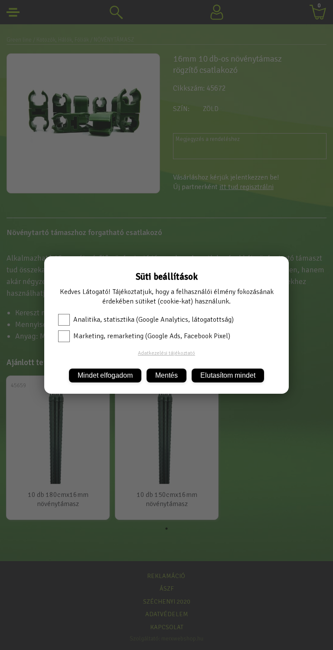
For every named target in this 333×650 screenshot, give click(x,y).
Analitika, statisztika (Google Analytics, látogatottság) (153, 319)
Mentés (166, 375)
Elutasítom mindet (227, 375)
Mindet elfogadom (105, 375)
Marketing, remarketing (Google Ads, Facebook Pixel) (151, 336)
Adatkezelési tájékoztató (166, 353)
